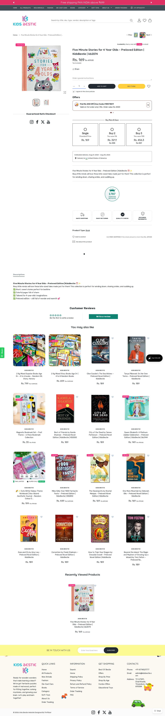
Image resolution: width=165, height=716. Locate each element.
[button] (13, 2)
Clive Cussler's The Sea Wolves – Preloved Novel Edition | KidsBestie (100, 376)
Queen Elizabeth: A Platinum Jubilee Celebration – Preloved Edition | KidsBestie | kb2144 (135, 434)
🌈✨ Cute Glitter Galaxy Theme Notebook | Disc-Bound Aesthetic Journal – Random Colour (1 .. (29, 495)
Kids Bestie (24, 712)
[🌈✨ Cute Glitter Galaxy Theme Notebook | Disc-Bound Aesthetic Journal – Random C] (29, 468)
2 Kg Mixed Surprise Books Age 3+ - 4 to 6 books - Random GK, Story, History (29, 376)
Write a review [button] (103, 316)
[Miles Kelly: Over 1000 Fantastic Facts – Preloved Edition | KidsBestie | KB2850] (65, 468)
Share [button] (77, 69)
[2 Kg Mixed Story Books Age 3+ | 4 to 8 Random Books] (65, 350)
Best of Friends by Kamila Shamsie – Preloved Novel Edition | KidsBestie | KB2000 (65, 434)
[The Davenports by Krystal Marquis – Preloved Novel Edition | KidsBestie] (100, 468)
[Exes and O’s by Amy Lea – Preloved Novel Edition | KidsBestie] (29, 529)
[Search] (131, 20)
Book (88, 230)
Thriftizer (48, 712)
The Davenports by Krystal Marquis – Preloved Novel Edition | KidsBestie (100, 493)
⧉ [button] (148, 105)
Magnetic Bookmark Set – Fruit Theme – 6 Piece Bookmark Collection (29, 434)
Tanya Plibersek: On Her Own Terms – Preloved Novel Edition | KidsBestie (135, 376)
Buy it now (131, 86)
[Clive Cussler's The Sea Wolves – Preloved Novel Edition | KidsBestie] (100, 350)
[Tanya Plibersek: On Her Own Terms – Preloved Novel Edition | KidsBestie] (136, 350)
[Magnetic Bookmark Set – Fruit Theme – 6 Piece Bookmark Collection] (29, 409)
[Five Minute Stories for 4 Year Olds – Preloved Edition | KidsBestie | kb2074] (82, 598)
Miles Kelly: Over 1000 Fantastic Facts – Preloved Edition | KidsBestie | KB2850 (65, 493)
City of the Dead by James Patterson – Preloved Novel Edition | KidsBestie (100, 434)
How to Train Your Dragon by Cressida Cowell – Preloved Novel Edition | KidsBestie (100, 554)
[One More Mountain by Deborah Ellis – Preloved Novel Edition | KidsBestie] (136, 468)
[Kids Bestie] (24, 20)
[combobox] (92, 20)
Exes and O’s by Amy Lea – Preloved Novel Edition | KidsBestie (29, 554)
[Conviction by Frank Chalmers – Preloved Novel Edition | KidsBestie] (65, 529)
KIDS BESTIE (29, 370)
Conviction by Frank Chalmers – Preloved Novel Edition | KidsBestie (64, 554)
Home (15, 35)
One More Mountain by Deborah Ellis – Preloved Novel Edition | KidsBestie (136, 493)
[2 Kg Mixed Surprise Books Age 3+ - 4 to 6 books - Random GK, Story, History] (29, 350)
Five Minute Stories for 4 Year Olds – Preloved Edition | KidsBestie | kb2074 (82, 624)
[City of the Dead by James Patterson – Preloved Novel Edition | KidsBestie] (100, 409)
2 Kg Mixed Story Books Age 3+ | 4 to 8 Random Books (64, 375)
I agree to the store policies (85, 91)
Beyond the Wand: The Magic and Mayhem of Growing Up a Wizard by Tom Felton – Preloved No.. (135, 556)
